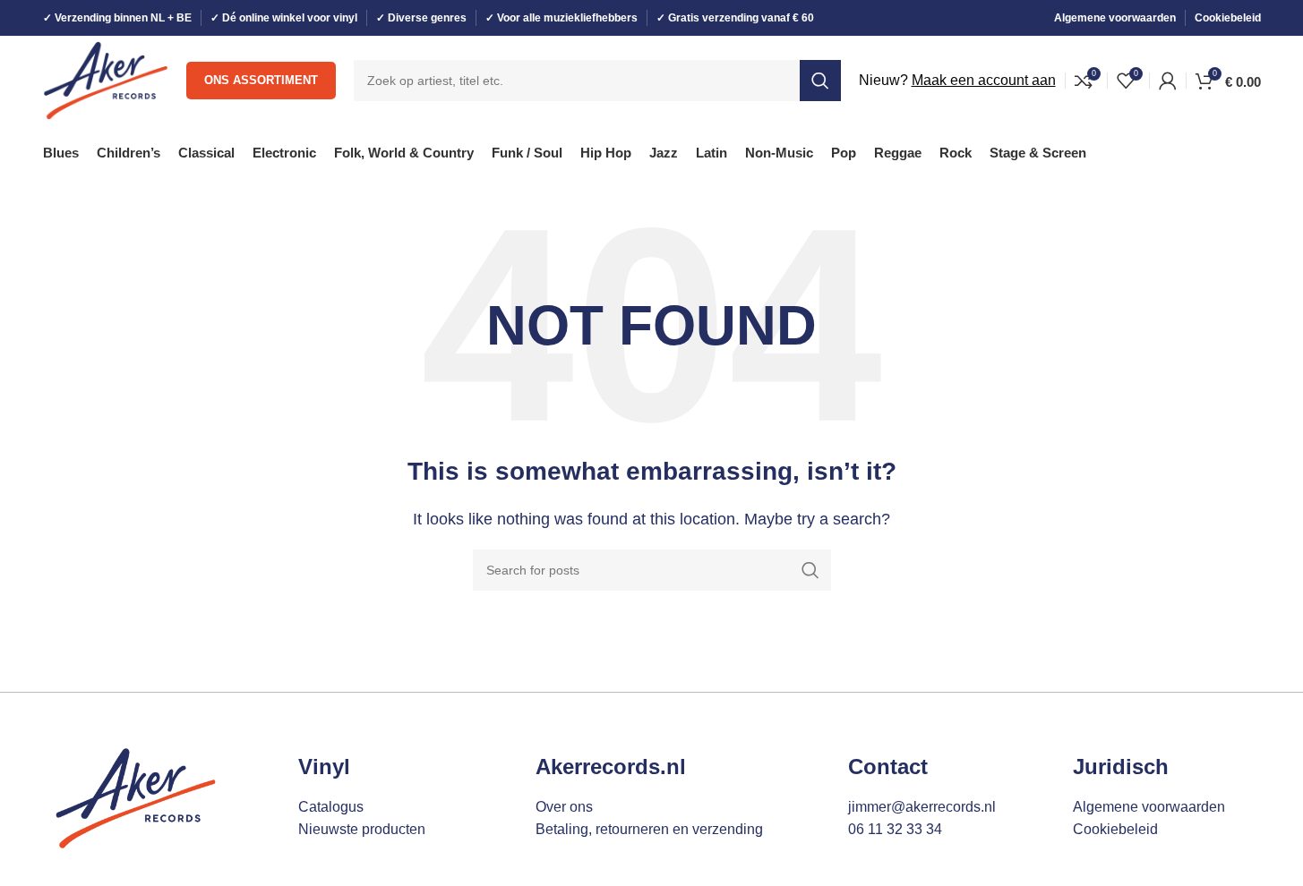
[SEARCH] (820, 80)
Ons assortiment (261, 80)
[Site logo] (106, 79)
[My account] (1168, 80)
